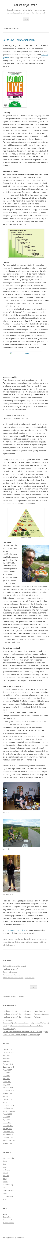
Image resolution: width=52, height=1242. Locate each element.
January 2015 (7, 1102)
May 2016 (6, 1084)
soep (4, 1187)
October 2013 (8, 1137)
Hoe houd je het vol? (10, 969)
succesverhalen (8, 1190)
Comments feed (8, 1220)
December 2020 (8, 1052)
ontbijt (5, 1173)
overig (5, 1179)
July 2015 (6, 1096)
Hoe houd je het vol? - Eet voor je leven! (17, 1011)
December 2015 (8, 1090)
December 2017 (8, 1067)
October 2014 (8, 1108)
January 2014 (7, 1129)
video (5, 1199)
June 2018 (6, 1058)
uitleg (5, 1193)
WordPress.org (8, 1223)
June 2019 (6, 1055)
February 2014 (8, 1126)
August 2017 (7, 1070)
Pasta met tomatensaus (11, 975)
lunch (5, 1167)
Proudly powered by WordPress (13, 1237)
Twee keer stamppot (41, 1014)
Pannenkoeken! (39, 1011)
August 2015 (7, 1093)
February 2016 (8, 1087)
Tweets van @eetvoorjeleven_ (13, 996)
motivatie (6, 1170)
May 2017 (6, 1076)
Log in (5, 1214)
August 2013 (7, 1143)
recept (5, 1182)
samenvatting (26, 942)
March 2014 (7, 1123)
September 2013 (9, 1140)
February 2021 (8, 1049)
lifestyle (17, 942)
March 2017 (7, 1082)
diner (5, 1164)
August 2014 (7, 1114)
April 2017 (6, 1079)
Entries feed (7, 1217)
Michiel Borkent (8, 945)
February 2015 (8, 1099)
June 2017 (6, 1073)
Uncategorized (8, 1196)
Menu (26, 19)
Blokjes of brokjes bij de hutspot (14, 966)
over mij (36, 939)
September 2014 (9, 1111)
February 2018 (8, 1064)
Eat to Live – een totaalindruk (19, 40)
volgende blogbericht (16, 930)
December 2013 (8, 1132)
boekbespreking (26, 939)
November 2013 (8, 1134)
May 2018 (6, 1061)
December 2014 (8, 1105)
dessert (5, 1161)
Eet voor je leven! (26, 5)
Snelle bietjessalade (10, 972)
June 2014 (6, 1117)
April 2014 (6, 1120)
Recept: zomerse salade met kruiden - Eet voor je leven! (22, 1032)
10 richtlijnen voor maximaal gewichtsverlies (18, 978)
